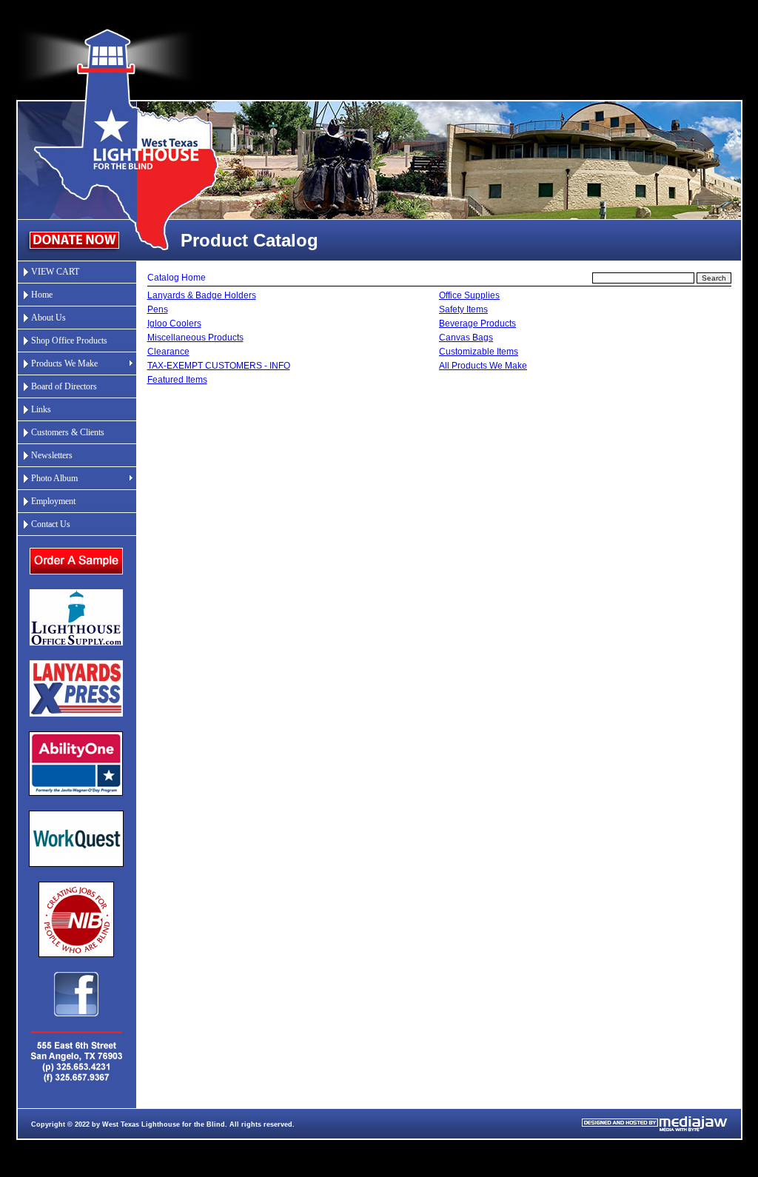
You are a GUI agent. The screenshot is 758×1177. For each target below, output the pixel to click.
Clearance (168, 351)
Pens (157, 309)
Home (42, 294)
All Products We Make (483, 366)
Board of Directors (64, 386)
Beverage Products (477, 323)
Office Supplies (469, 295)
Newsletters (52, 455)
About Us (48, 317)
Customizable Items (478, 351)
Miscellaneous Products (195, 337)
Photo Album (54, 478)
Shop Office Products (69, 340)
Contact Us (50, 524)
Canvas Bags (466, 337)
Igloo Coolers (174, 323)
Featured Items (177, 380)
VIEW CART (55, 271)
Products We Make (64, 363)
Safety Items (463, 309)
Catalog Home (176, 277)
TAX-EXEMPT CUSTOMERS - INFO (218, 366)
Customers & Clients (67, 432)
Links (41, 409)
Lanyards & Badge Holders (201, 295)
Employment (53, 501)
